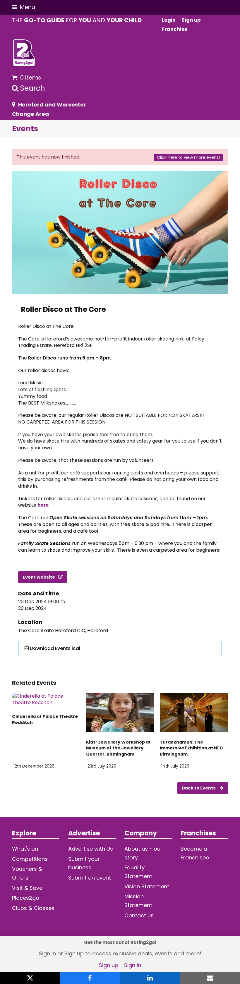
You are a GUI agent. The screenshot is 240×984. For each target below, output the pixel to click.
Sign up (108, 965)
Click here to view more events (188, 157)
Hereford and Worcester (52, 104)
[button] (23, 7)
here (43, 505)
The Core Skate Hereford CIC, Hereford (63, 630)
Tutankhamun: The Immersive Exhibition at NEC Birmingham (191, 748)
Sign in (132, 965)
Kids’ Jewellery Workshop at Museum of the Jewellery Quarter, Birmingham (118, 748)
